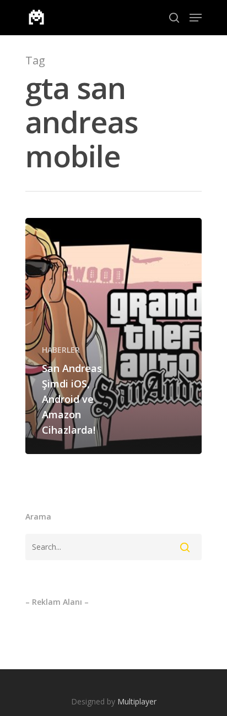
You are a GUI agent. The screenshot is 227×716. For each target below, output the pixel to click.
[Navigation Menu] (196, 17)
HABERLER (61, 350)
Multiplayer (136, 701)
